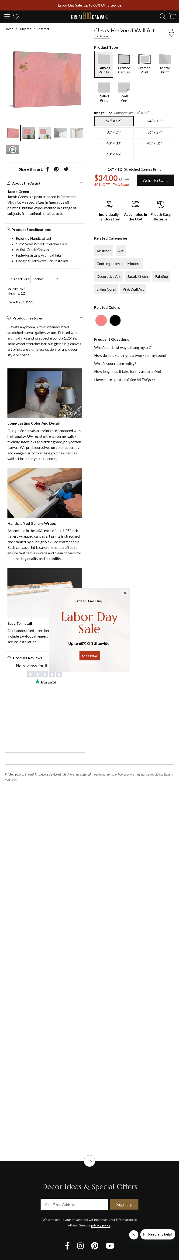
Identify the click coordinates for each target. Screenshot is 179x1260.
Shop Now (89, 656)
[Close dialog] (125, 593)
